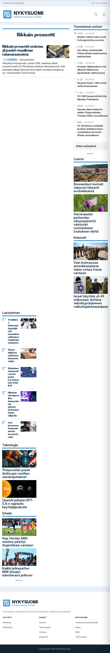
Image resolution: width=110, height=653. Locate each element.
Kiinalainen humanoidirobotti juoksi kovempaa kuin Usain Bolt (13, 377)
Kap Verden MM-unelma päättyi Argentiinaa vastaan (17, 541)
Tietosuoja (80, 637)
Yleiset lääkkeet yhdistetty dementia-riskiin (13, 355)
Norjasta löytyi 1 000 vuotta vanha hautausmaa (91, 85)
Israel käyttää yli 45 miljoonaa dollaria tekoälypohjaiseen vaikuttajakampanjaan (91, 301)
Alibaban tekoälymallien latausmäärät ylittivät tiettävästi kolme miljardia (13, 404)
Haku (78, 627)
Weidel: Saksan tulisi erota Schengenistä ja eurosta (91, 39)
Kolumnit (43, 637)
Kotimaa (7, 622)
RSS (77, 632)
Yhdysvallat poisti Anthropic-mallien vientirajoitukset (16, 473)
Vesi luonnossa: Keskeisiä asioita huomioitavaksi (13, 429)
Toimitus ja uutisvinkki (86, 622)
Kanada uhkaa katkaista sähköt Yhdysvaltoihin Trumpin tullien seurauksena (92, 112)
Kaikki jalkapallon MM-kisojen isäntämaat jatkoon (17, 571)
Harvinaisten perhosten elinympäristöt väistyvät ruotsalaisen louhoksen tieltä (86, 222)
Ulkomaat (7, 627)
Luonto (42, 622)
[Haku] (96, 14)
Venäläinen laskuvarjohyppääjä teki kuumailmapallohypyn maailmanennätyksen (13, 331)
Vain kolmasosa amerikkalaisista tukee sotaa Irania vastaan (88, 268)
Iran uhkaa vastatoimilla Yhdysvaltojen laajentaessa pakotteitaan (92, 53)
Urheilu (42, 632)
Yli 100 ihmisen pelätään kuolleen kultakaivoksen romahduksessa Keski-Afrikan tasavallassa (90, 130)
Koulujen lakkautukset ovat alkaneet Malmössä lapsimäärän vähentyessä (91, 69)
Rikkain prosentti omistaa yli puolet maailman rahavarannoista (22, 50)
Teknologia (44, 627)
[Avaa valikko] (104, 14)
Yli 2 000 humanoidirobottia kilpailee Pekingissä (92, 98)
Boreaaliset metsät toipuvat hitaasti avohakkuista (88, 187)
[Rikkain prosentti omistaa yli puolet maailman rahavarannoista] (58, 51)
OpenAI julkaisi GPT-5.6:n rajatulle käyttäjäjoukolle (17, 503)
